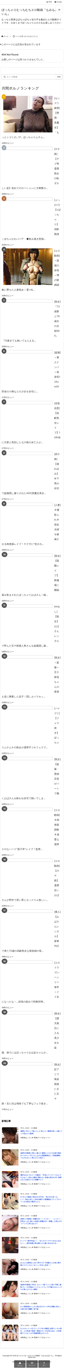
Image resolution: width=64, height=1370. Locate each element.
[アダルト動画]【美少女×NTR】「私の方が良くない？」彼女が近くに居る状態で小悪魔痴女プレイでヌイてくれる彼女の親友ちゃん (40, 1199)
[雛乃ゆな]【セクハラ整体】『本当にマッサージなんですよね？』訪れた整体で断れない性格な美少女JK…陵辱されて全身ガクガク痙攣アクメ (41, 1177)
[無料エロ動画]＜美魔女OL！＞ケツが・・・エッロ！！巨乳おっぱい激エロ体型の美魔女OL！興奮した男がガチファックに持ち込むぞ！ (41, 1221)
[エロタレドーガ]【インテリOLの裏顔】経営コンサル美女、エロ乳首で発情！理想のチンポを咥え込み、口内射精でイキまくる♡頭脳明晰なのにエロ (41, 1330)
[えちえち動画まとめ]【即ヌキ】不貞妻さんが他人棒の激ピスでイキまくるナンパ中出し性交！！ (40, 1264)
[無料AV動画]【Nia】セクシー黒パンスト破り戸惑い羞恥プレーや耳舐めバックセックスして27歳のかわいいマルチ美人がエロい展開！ (41, 1287)
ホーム (5, 36)
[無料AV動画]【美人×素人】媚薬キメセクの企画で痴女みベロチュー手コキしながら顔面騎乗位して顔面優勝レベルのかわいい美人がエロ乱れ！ (40, 1155)
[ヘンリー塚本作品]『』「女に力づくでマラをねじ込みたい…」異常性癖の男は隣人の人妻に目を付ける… (40, 1242)
